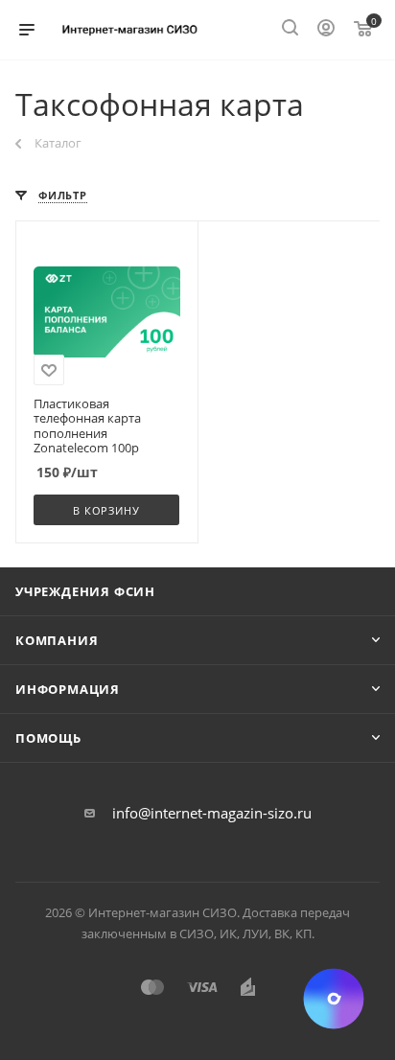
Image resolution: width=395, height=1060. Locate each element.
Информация (67, 689)
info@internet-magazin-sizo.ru (212, 812)
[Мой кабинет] (326, 29)
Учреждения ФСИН (85, 591)
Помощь (48, 738)
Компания (56, 640)
